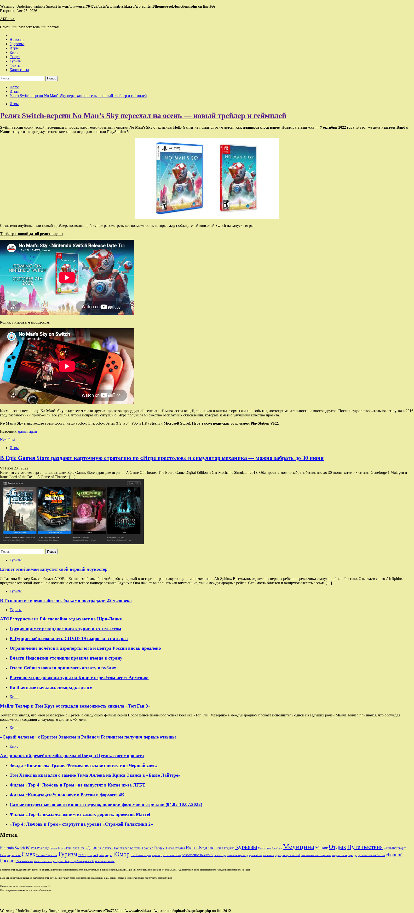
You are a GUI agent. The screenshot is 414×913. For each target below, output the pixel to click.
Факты (15, 65)
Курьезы (246, 846)
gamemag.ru (27, 431)
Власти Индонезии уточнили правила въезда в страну (66, 658)
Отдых (337, 846)
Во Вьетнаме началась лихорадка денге (51, 687)
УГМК (82, 855)
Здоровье (17, 44)
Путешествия (365, 846)
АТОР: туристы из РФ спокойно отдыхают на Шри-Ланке (61, 618)
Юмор (121, 854)
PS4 (33, 848)
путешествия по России (371, 855)
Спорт (15, 57)
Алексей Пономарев (115, 848)
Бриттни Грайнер (141, 848)
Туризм (16, 61)
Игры (14, 48)
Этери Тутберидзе (99, 855)
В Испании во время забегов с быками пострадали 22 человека (66, 600)
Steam (67, 848)
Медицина (298, 846)
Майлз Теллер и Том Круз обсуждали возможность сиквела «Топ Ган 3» (75, 706)
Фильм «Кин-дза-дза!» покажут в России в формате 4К (67, 794)
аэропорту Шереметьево (166, 855)
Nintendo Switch (12, 848)
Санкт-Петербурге (395, 848)
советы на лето (43, 861)
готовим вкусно (236, 855)
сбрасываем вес (24, 861)
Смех (28, 854)
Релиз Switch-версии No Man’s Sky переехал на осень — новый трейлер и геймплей (143, 115)
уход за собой (61, 861)
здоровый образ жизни (260, 855)
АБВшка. (7, 19)
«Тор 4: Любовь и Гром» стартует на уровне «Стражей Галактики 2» (81, 824)
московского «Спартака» (316, 855)
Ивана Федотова (200, 847)
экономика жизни (105, 861)
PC (28, 848)
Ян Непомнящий (141, 855)
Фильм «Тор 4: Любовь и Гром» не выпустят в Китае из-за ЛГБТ (77, 784)
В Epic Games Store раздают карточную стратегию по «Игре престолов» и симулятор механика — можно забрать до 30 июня (162, 458)
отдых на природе (344, 855)
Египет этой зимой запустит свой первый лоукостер (54, 569)
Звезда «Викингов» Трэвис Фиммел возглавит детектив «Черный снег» (84, 765)
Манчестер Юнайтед (270, 848)
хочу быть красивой (82, 861)
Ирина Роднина (225, 848)
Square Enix (56, 848)
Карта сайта (19, 70)
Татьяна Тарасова (46, 855)
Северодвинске (10, 855)
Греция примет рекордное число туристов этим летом (65, 628)
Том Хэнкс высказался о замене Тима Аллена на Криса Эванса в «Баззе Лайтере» (95, 775)
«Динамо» (93, 848)
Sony (46, 848)
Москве (321, 848)
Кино (14, 52)
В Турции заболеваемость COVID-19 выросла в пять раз (69, 638)
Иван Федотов (176, 848)
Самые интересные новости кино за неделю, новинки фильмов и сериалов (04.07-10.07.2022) (106, 804)
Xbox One (78, 848)
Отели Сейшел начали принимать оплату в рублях (63, 667)
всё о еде (220, 855)
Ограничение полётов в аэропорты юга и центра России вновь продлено (85, 648)
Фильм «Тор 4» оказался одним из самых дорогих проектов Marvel (80, 814)
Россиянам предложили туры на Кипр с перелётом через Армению (79, 677)
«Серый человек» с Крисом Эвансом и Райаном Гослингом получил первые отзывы (88, 736)
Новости (17, 39)
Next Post (7, 440)
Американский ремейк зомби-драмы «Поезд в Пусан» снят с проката (72, 755)
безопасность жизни (197, 855)
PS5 (39, 848)
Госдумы (160, 848)
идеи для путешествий (287, 855)
